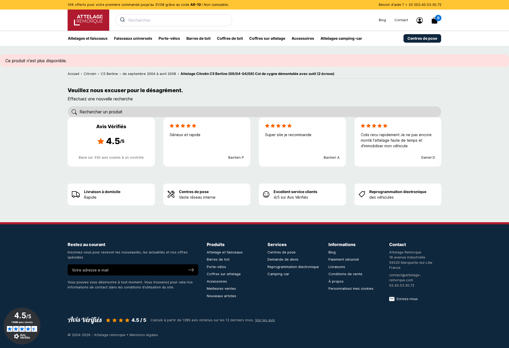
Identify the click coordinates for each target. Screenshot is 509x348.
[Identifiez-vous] (419, 20)
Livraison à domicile (102, 191)
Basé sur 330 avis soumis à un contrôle (111, 157)
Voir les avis (265, 320)
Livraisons (336, 267)
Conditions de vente (345, 274)
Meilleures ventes (221, 288)
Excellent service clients (295, 191)
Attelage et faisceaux (225, 252)
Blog (382, 20)
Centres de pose (194, 191)
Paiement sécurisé (343, 259)
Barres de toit (218, 259)
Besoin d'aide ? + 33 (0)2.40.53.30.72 (410, 4)
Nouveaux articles (221, 296)
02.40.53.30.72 (401, 285)
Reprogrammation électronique (397, 191)
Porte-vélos (216, 267)
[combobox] (244, 20)
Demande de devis (283, 259)
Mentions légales (144, 335)
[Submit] (122, 19)
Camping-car (278, 274)
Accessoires (217, 281)
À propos (336, 281)
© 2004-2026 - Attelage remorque (97, 335)
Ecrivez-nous (407, 299)
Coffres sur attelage (224, 274)
